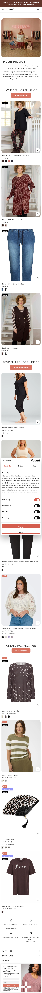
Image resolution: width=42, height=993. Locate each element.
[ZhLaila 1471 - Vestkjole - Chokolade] (2, 353)
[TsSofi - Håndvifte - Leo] (9, 847)
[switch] (37, 505)
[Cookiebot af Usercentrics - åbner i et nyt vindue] (31, 460)
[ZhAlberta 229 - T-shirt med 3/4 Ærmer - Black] (6, 161)
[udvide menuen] (2, 9)
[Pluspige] (9, 9)
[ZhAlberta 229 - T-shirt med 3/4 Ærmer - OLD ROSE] (9, 161)
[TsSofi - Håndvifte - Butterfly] (2, 847)
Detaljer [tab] (21, 466)
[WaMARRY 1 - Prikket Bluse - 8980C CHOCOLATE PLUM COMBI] (6, 716)
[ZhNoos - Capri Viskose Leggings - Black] (2, 436)
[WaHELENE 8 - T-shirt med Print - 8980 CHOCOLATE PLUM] (2, 912)
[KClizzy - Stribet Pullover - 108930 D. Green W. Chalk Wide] (2, 781)
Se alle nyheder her (21, 95)
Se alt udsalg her (21, 651)
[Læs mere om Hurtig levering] (11, 920)
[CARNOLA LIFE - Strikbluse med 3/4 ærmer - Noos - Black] (2, 637)
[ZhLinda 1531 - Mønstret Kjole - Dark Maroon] (6, 225)
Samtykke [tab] (7, 466)
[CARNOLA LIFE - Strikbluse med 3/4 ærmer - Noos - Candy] (12, 637)
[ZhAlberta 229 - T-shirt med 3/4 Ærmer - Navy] (12, 161)
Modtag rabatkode (11, 985)
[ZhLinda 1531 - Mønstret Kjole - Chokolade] (2, 225)
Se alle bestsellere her (21, 367)
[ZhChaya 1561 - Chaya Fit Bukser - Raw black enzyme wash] (6, 289)
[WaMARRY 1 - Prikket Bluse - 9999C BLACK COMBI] (9, 716)
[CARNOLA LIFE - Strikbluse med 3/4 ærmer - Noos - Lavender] (9, 637)
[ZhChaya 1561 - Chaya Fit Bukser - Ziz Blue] (2, 289)
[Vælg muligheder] (38, 150)
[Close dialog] (40, 965)
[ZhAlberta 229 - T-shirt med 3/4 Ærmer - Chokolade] (2, 161)
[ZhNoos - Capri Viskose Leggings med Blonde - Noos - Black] (2, 570)
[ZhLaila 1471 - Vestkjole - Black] (6, 353)
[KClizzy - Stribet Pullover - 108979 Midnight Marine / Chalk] (6, 781)
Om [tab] (34, 466)
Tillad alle (21, 527)
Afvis (21, 532)
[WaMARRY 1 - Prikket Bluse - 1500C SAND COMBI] (2, 716)
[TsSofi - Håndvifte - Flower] (6, 847)
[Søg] (34, 9)
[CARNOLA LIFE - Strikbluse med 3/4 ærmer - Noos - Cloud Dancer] (6, 637)
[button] (38, 9)
